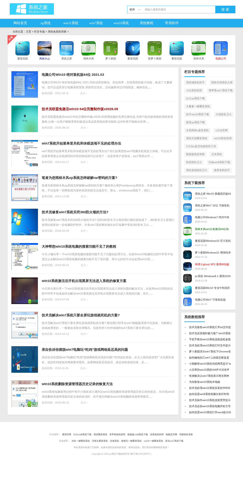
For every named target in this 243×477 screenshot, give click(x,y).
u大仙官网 (221, 130)
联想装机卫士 (194, 162)
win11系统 (70, 23)
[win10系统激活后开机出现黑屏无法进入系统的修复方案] (24, 290)
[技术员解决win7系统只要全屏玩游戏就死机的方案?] (24, 325)
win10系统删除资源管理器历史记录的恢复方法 (77, 384)
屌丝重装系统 (100, 434)
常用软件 (172, 23)
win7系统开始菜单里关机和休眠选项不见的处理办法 (81, 143)
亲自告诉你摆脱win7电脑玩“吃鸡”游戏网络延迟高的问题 (85, 349)
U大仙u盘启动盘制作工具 (201, 146)
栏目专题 (39, 31)
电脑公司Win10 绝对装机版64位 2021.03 (73, 75)
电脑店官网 (171, 434)
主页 (28, 31)
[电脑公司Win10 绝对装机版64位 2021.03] (24, 84)
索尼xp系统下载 (195, 122)
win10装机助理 (223, 138)
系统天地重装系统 (196, 138)
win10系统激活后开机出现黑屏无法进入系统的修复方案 (84, 281)
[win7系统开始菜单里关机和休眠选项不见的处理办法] (24, 153)
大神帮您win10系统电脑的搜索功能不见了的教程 (79, 246)
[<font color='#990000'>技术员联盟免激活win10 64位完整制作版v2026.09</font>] (24, 119)
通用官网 (66, 434)
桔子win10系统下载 (197, 114)
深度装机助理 (157, 434)
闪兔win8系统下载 (219, 162)
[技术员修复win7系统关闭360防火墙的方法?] (24, 222)
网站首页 (20, 23)
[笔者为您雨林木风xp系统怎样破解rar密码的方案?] (24, 187)
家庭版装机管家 (195, 154)
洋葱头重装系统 (100, 441)
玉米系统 (216, 154)
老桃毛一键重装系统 (131, 441)
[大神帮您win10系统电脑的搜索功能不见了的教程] (24, 256)
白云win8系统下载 (82, 434)
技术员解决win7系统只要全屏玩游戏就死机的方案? (81, 315)
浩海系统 (114, 441)
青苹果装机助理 (117, 434)
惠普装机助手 (222, 170)
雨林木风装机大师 (222, 82)
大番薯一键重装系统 (198, 106)
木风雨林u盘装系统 (197, 130)
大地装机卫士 (224, 114)
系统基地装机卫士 (196, 170)
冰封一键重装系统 (81, 441)
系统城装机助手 (195, 82)
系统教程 (146, 23)
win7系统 (96, 23)
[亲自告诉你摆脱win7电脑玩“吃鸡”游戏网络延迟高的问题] (24, 359)
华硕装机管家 (186, 434)
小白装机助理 (194, 90)
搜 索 (225, 9)
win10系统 (121, 23)
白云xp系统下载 (195, 98)
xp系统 (45, 23)
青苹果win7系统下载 (221, 90)
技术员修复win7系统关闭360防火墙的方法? (75, 212)
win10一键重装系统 (153, 441)
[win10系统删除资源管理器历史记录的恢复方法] (24, 394)
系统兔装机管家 (57, 31)
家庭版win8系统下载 (137, 434)
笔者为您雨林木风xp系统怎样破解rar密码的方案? (79, 178)
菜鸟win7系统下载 (174, 441)
